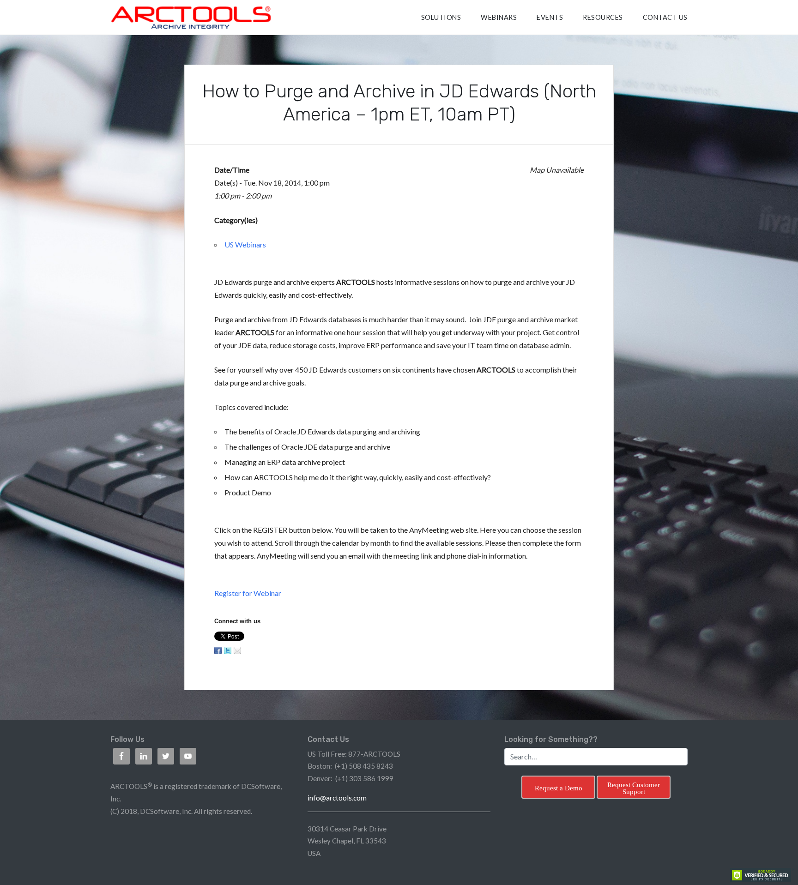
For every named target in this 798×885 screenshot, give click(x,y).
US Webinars (245, 244)
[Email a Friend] (237, 650)
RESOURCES (603, 17)
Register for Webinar (247, 593)
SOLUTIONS (441, 17)
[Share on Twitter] (227, 650)
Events (550, 17)
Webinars (499, 17)
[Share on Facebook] (218, 650)
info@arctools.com (337, 798)
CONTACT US (665, 17)
